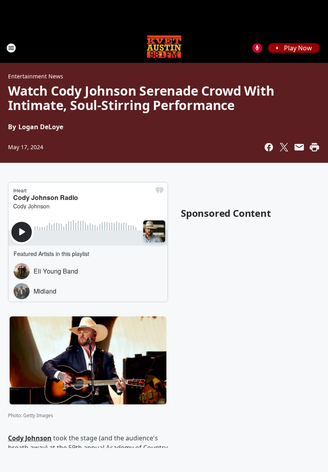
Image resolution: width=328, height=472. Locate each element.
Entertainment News (35, 76)
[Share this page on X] (284, 147)
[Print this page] (314, 147)
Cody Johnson (30, 438)
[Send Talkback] (257, 48)
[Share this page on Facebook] (268, 147)
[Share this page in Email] (299, 147)
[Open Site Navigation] (11, 48)
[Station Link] (164, 48)
